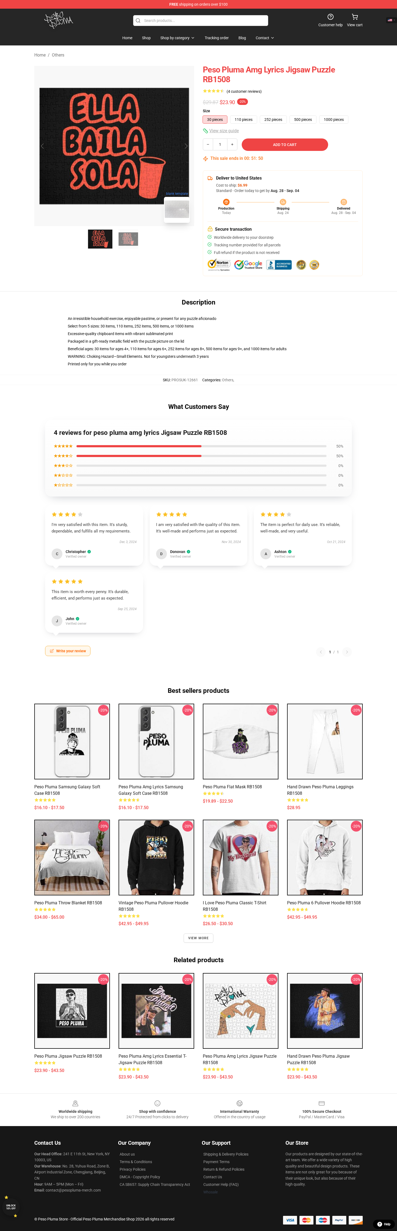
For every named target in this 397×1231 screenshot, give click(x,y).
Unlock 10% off (11, 1207)
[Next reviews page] (347, 652)
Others (58, 55)
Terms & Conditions (136, 1162)
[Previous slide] (42, 146)
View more (198, 938)
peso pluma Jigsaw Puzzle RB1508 (68, 1056)
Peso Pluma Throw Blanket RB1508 (68, 902)
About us (127, 1154)
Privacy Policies (133, 1169)
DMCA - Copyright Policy (140, 1177)
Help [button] (387, 1224)
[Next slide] (185, 146)
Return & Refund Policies (223, 1169)
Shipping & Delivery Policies (225, 1154)
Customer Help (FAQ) (221, 1184)
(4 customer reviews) (244, 91)
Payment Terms (216, 1162)
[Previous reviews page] (321, 652)
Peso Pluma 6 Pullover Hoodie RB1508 (324, 902)
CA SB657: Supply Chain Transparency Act (155, 1184)
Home (40, 55)
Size (206, 111)
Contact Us (212, 1177)
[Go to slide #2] (128, 239)
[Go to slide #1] (100, 239)
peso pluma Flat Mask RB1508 (232, 786)
